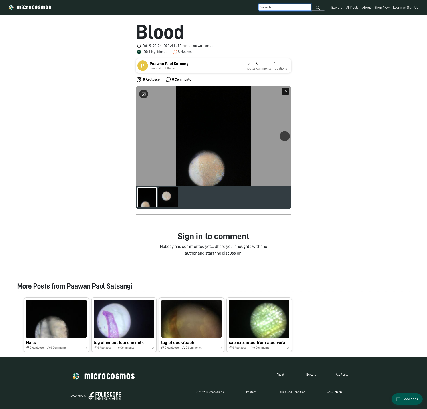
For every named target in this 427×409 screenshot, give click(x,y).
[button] (56, 324)
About (366, 7)
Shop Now (382, 7)
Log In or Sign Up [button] (406, 7)
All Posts (352, 7)
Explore (337, 7)
